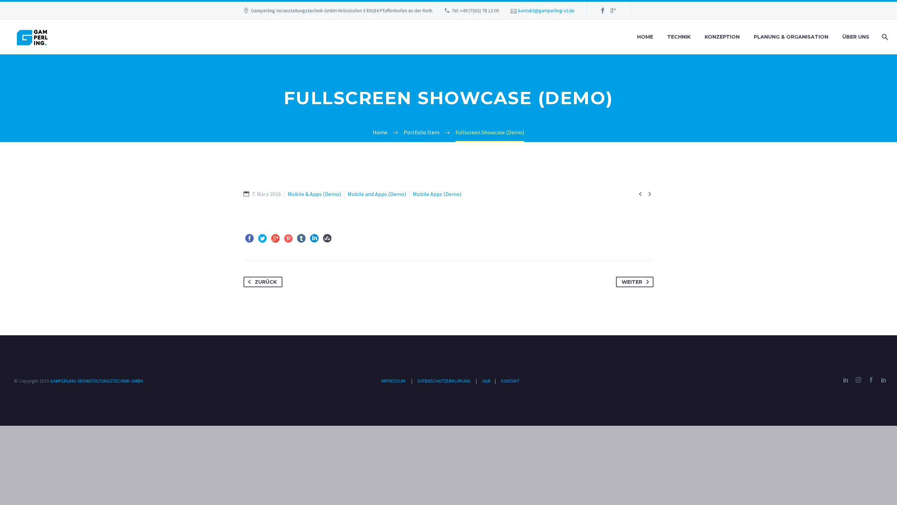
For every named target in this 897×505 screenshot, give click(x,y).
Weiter (632, 282)
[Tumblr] (301, 238)
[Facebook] (602, 10)
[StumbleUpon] (327, 238)
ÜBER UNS (855, 37)
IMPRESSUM (393, 381)
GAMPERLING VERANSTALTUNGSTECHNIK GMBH (96, 381)
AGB (487, 381)
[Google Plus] (613, 10)
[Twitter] (262, 238)
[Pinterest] (288, 238)
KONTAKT (510, 381)
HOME (645, 37)
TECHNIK (679, 37)
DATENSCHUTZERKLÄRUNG (445, 381)
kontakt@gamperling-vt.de (546, 10)
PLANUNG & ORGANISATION (791, 37)
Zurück (266, 282)
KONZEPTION (722, 37)
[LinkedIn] (314, 238)
